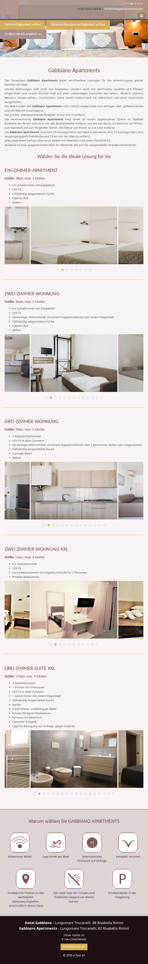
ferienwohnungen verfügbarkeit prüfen (78, 25)
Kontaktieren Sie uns (74, 946)
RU (138, 4)
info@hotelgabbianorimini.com (123, 9)
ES (142, 4)
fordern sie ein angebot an (23, 34)
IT (125, 4)
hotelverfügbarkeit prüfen (23, 25)
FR (135, 4)
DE (131, 4)
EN (128, 4)
